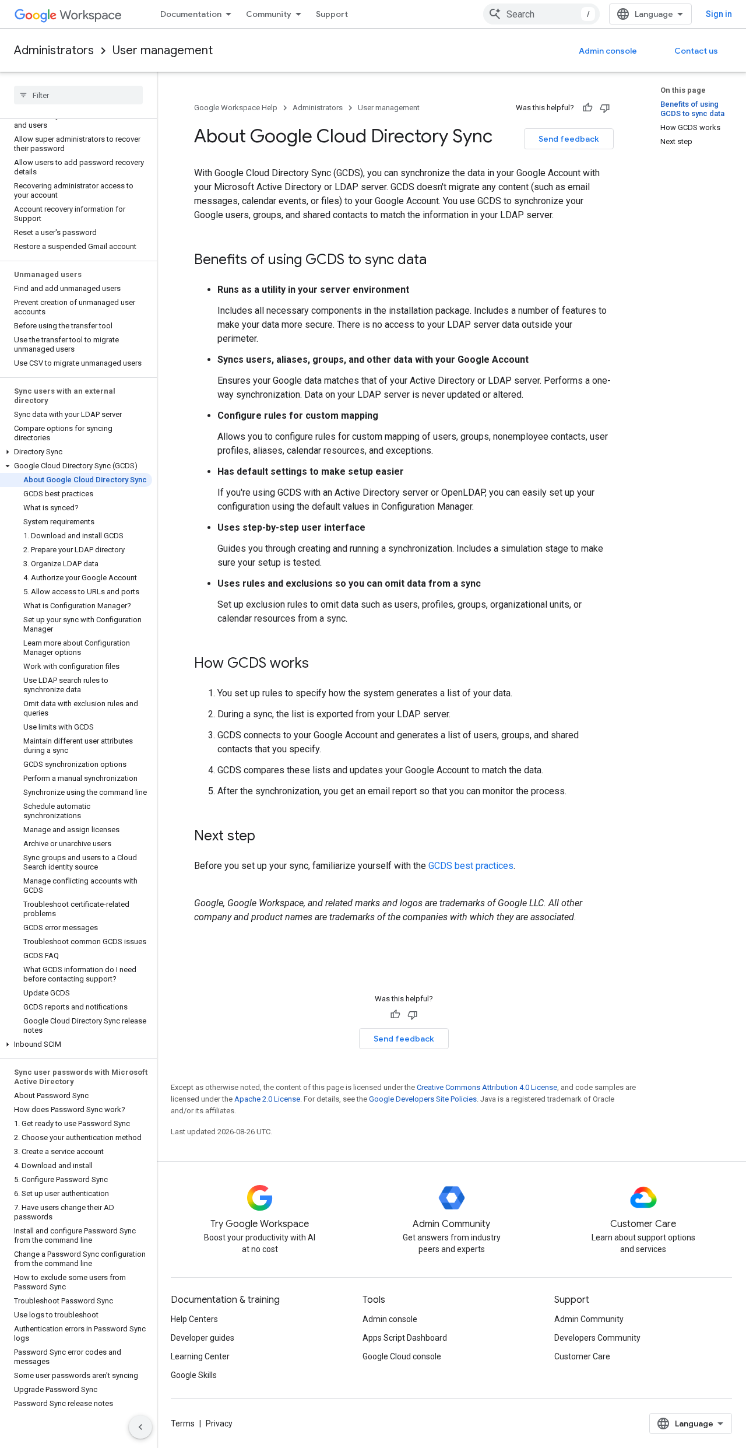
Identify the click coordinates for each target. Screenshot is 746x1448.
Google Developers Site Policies (423, 1099)
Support (332, 14)
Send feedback (569, 139)
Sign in (719, 14)
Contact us (696, 50)
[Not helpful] (605, 108)
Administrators (54, 50)
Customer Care (582, 1356)
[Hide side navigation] (140, 1427)
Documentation (190, 14)
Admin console (608, 50)
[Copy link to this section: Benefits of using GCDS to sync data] (438, 261)
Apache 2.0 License (267, 1099)
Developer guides (202, 1337)
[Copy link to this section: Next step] (267, 837)
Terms (183, 1423)
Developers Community (597, 1337)
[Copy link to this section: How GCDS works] (320, 664)
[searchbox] (78, 95)
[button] (76, 452)
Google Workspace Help (235, 107)
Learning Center (200, 1356)
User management (162, 50)
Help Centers (194, 1319)
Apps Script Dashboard (405, 1337)
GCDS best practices (470, 865)
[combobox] (541, 13)
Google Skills (194, 1375)
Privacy (219, 1423)
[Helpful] (587, 108)
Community (268, 14)
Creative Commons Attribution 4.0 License (487, 1087)
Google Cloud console (402, 1356)
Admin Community (589, 1319)
